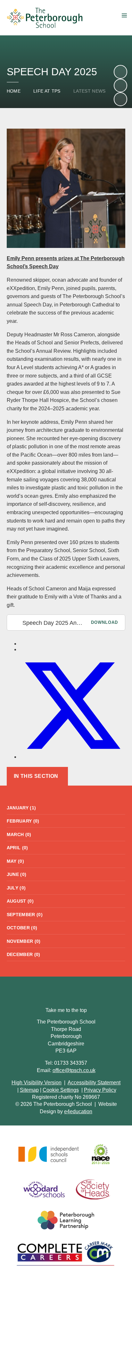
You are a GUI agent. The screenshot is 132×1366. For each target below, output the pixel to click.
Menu (124, 15)
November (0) (24, 941)
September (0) (25, 914)
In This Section (36, 776)
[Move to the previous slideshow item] (120, 85)
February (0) (23, 821)
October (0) (22, 927)
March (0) (19, 834)
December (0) (23, 954)
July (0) (16, 887)
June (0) (17, 874)
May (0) (15, 861)
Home (14, 91)
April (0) (17, 847)
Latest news (89, 91)
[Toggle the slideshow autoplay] (120, 99)
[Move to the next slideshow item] (120, 71)
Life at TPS (47, 91)
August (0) (20, 901)
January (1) (21, 807)
